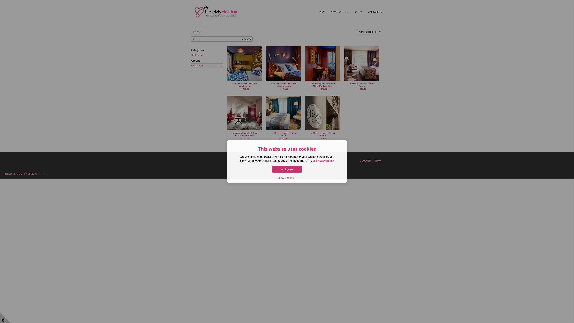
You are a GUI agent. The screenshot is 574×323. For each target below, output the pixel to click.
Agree (288, 169)
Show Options (286, 177)
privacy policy (325, 160)
